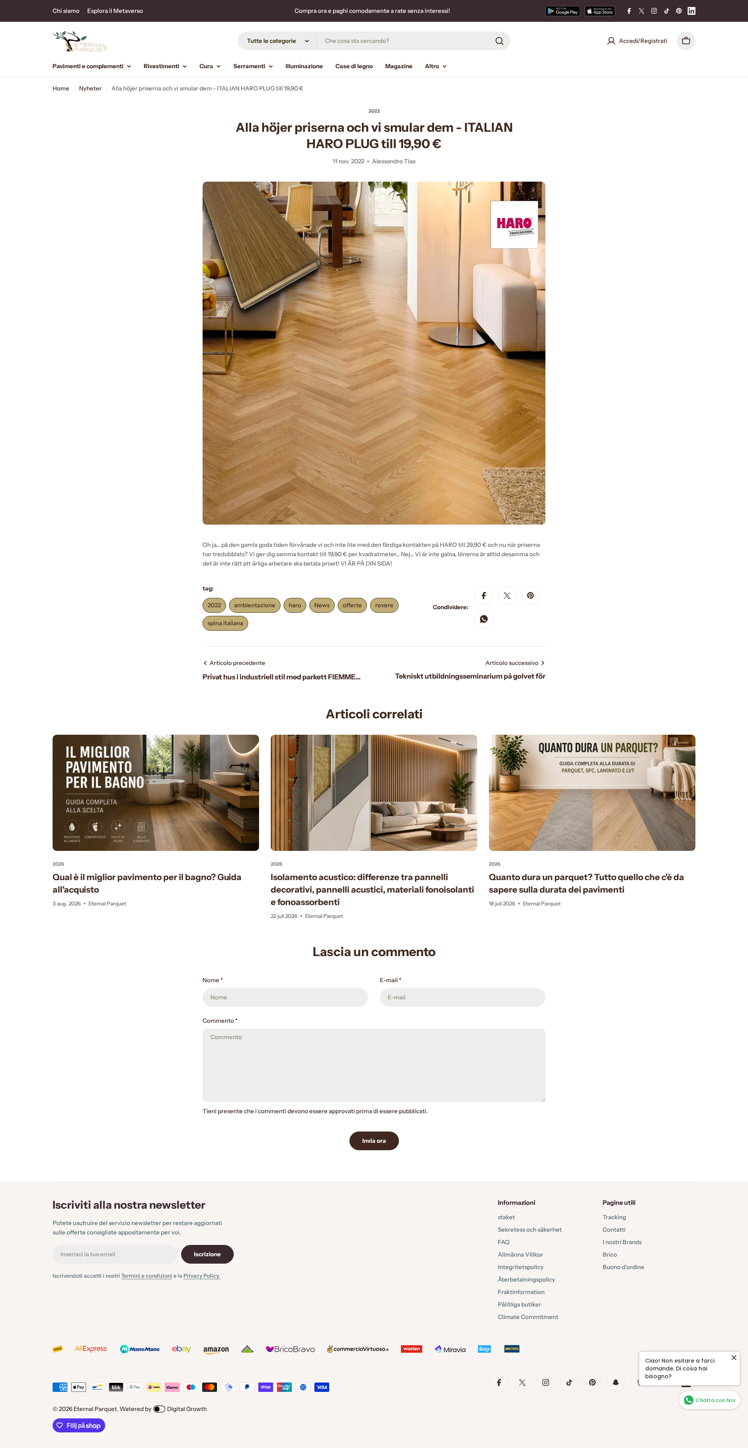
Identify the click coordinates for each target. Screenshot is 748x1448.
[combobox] (374, 41)
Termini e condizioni (146, 1275)
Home (61, 88)
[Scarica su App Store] (600, 11)
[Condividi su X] (507, 595)
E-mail (390, 980)
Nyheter (90, 88)
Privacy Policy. (201, 1275)
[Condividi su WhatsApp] (484, 619)
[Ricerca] (499, 41)
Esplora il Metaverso (115, 10)
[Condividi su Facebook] (484, 595)
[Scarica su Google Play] (563, 11)
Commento (220, 1020)
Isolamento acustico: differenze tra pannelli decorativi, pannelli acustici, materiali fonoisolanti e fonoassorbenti (372, 889)
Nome (213, 980)
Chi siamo (66, 10)
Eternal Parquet (95, 1409)
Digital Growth (187, 1409)
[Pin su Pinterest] (530, 595)
